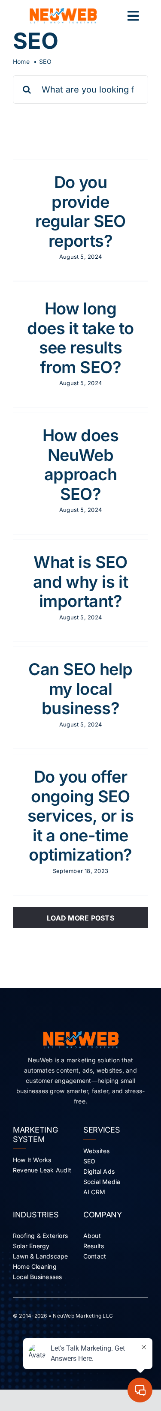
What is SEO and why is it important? (80, 581)
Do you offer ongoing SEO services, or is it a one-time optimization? (80, 815)
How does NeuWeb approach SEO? (80, 464)
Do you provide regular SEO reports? (80, 211)
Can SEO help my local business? (80, 688)
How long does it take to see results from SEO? (80, 338)
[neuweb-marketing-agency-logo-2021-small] (63, 11)
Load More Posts (80, 918)
